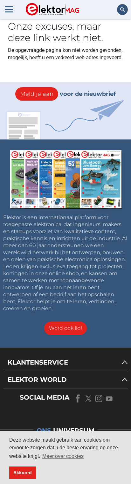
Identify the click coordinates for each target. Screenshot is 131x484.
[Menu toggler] (9, 9)
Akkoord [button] (22, 472)
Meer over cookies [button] (63, 456)
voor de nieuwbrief (68, 93)
